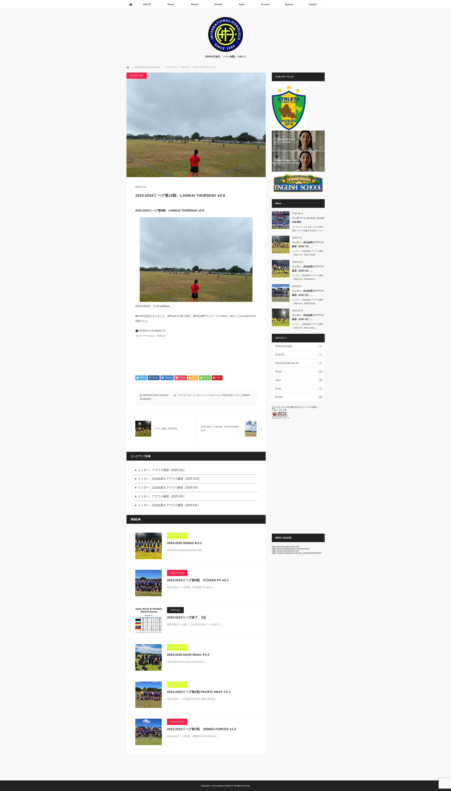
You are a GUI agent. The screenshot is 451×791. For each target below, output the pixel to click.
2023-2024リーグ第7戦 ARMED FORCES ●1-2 (201, 729)
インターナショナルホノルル (207, 395)
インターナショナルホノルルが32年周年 (308, 220)
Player (171, 4)
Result (194, 4)
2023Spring (175, 610)
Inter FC (147, 4)
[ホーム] (130, 4)
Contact (313, 4)
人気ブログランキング (280, 418)
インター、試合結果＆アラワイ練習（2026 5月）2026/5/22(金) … (307, 301)
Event (298, 388)
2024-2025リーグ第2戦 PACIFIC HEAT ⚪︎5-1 (199, 692)
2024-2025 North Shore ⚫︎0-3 (188, 654)
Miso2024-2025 (177, 536)
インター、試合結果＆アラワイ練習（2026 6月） (169, 505)
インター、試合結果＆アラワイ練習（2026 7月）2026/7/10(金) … (307, 253)
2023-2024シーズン (231, 395)
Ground (218, 4)
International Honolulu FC (223, 786)
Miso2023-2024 (136, 75)
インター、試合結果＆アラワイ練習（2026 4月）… (308, 317)
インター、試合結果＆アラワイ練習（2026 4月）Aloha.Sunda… (307, 326)
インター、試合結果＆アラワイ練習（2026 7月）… (308, 244)
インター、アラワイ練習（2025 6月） (162, 470)
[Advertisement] (298, 476)
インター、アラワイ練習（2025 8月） (162, 496)
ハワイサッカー (184, 395)
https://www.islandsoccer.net (285, 551)
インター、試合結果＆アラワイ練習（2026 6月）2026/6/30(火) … (307, 277)
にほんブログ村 (279, 410)
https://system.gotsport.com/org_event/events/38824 (296, 553)
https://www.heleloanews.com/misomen (290, 549)
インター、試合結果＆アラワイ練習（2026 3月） (169, 487)
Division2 (163, 395)
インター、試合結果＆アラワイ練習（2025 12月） (170, 478)
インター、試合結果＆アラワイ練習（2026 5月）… (308, 292)
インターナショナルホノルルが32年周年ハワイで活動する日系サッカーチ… (307, 230)
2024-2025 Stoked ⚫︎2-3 (184, 543)
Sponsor (289, 4)
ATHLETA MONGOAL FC (298, 363)
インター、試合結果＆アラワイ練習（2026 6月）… (308, 268)
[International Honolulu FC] (225, 51)
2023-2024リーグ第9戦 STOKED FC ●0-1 (198, 580)
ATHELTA (298, 355)
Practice (265, 4)
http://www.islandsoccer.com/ (285, 546)
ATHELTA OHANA (298, 346)
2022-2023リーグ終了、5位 (186, 617)
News (242, 4)
